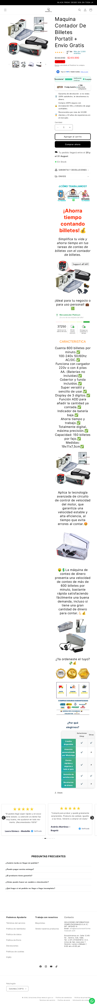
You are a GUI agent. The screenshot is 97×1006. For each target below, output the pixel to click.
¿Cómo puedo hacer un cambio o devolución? (27, 882)
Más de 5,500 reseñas (80, 52)
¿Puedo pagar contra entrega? (20, 869)
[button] (5, 10)
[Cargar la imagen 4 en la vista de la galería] (39, 64)
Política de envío (64, 1000)
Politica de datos (13, 934)
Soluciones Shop (35, 997)
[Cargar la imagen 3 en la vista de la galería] (31, 64)
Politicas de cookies (15, 951)
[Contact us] (92, 1001)
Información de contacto (82, 1000)
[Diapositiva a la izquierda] (9, 64)
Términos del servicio (15, 923)
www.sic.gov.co (47, 997)
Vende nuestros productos (47, 929)
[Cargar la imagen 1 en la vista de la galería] (16, 64)
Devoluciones (12, 946)
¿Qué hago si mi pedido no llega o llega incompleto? (30, 888)
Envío (57, 65)
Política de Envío (13, 940)
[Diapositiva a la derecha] (45, 64)
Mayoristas (40, 923)
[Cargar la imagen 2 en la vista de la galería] (23, 64)
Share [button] (60, 793)
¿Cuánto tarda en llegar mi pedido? (22, 863)
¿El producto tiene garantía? (19, 876)
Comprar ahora (72, 144)
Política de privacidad (83, 997)
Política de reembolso (16, 929)
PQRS (8, 957)
